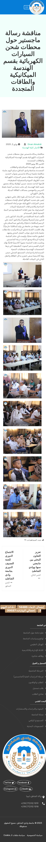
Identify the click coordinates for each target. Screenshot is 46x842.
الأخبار (37, 147)
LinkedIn (24, 789)
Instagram (9, 789)
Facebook (22, 782)
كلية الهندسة (27, 147)
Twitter (8, 782)
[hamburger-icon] (27, 7)
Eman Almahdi (35, 144)
